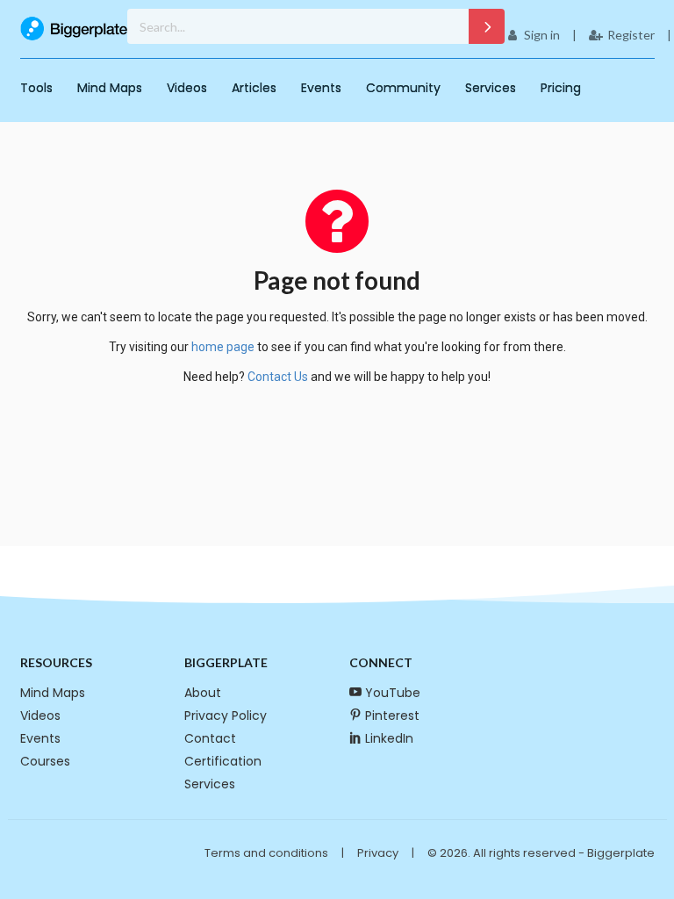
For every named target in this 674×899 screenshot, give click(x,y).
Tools (36, 88)
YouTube (393, 692)
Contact (210, 738)
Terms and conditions (266, 853)
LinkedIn (389, 738)
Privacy (377, 853)
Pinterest (392, 715)
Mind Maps (109, 88)
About (202, 692)
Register (631, 34)
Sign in (542, 34)
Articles (254, 88)
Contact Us (277, 377)
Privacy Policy (225, 715)
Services (490, 88)
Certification (223, 761)
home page (223, 347)
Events (321, 88)
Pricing (561, 88)
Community (403, 88)
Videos (187, 88)
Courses (45, 761)
